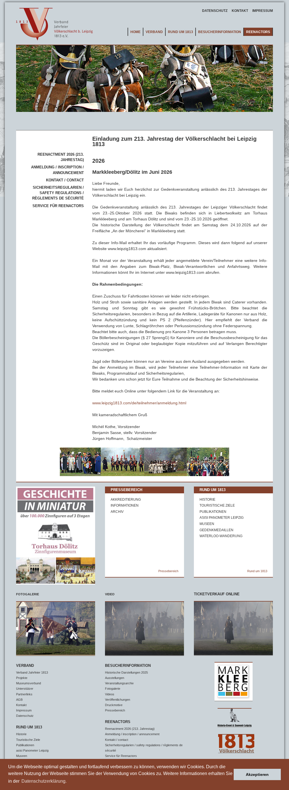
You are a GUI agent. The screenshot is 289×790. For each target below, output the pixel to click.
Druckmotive (113, 705)
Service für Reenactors (58, 206)
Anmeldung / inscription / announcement (132, 734)
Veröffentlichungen (117, 699)
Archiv (117, 512)
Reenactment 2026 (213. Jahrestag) (130, 728)
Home (135, 32)
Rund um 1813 (180, 32)
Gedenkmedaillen (216, 530)
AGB (19, 699)
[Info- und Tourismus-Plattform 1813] (233, 742)
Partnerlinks (24, 694)
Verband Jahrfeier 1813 (32, 672)
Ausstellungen (114, 678)
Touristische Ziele (217, 505)
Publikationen (213, 512)
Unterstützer (24, 688)
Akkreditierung (126, 500)
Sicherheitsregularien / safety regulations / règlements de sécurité (58, 192)
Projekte (21, 678)
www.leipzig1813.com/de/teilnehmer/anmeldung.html (139, 403)
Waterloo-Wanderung (221, 536)
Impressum (262, 11)
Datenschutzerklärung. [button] (44, 781)
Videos (109, 694)
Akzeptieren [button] (257, 774)
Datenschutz (214, 11)
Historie (207, 500)
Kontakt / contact (65, 180)
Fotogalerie (27, 594)
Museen (207, 524)
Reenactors (258, 32)
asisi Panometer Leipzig (222, 518)
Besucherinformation (219, 32)
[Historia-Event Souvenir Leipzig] (233, 716)
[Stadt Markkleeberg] (233, 682)
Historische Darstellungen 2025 (126, 672)
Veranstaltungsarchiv (119, 683)
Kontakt (240, 11)
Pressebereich (126, 490)
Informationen (125, 505)
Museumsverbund (28, 683)
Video (110, 594)
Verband (154, 32)
